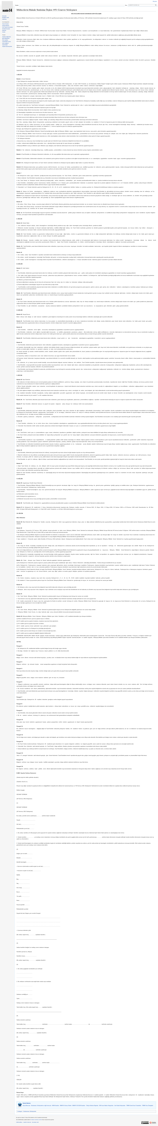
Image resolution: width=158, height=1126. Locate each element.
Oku (126, 5)
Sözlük (3, 32)
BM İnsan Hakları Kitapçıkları (106, 1105)
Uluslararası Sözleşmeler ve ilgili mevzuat (41, 1105)
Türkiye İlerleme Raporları (92, 1105)
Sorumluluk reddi (35, 1122)
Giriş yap (155, 1)
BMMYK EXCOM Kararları (78, 1105)
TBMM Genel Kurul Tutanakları (133, 1105)
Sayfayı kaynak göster (7, 46)
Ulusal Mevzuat (26, 1105)
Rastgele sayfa (5, 17)
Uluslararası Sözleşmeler (29, 1111)
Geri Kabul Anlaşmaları (119, 1105)
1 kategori (19, 1111)
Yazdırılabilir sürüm (6, 41)
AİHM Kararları (55, 1105)
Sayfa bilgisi (5, 44)
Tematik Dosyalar (6, 28)
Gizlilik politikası (19, 1122)
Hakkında (4, 19)
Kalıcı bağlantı (5, 43)
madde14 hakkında (27, 1122)
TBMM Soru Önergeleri (147, 1105)
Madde (16, 5)
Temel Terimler (5, 24)
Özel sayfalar (5, 40)
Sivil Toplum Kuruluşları (7, 27)
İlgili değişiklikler (6, 38)
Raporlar (4, 30)
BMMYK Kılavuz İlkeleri (65, 1105)
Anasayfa (4, 16)
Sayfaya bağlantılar (6, 36)
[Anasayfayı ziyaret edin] (7, 6)
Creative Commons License (36, 1119)
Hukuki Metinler (27, 1103)
